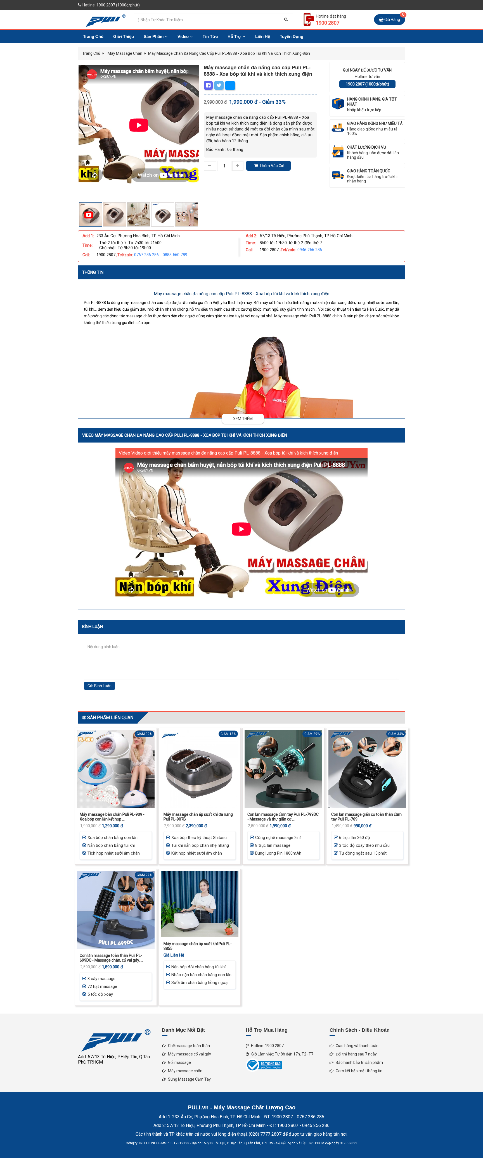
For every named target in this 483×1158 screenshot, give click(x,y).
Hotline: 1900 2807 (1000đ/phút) (111, 5)
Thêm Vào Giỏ (271, 165)
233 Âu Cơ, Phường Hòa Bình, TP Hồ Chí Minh (138, 235)
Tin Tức (210, 36)
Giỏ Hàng (393, 18)
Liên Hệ (262, 36)
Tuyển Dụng (291, 36)
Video (183, 36)
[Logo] (102, 19)
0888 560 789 (175, 254)
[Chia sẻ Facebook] (208, 85)
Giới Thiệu (123, 36)
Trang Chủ (93, 36)
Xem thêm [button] (243, 419)
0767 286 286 (146, 254)
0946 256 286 (309, 249)
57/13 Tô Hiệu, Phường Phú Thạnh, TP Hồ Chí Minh (306, 235)
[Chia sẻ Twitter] (218, 85)
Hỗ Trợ (234, 36)
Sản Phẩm (154, 36)
